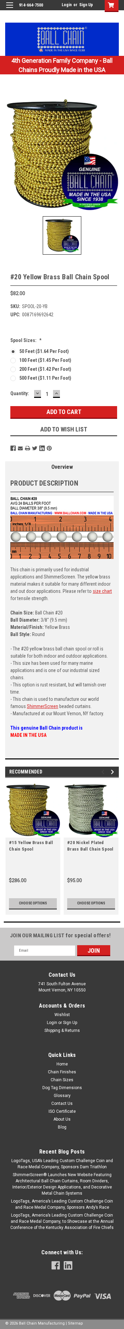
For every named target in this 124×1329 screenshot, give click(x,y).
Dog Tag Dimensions (62, 1087)
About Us (62, 1119)
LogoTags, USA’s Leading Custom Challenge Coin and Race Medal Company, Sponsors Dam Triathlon (62, 1163)
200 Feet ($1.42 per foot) (45, 369)
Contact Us (62, 1103)
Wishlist (62, 1014)
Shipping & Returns (62, 1030)
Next (113, 772)
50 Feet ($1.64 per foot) (44, 351)
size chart (102, 591)
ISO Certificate (62, 1111)
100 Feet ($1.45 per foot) (45, 360)
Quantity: (19, 393)
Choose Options (33, 903)
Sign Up (86, 4)
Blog (62, 1127)
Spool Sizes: (26, 340)
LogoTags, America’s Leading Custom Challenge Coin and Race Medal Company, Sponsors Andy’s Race (62, 1204)
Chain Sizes (62, 1079)
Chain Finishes (62, 1072)
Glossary (62, 1095)
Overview (62, 467)
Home (62, 1064)
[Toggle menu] (9, 9)
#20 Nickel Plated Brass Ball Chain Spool (90, 846)
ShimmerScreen (42, 706)
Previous (103, 772)
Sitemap (75, 1323)
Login (67, 4)
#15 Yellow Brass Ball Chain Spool (31, 846)
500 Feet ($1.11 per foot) (45, 378)
